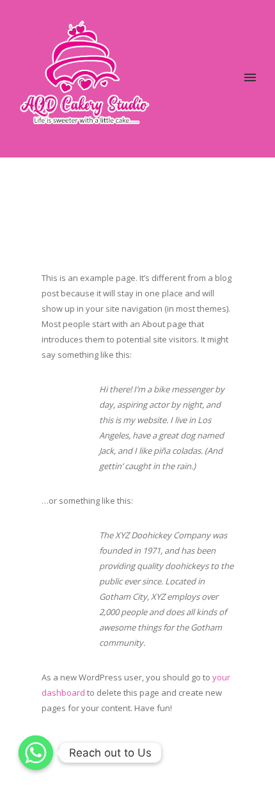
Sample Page (211, 188)
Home (172, 188)
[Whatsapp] (36, 752)
